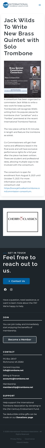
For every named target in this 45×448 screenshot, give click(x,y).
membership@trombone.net (18, 387)
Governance (30, 439)
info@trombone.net (13, 370)
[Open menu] (39, 5)
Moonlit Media (22, 442)
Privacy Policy (16, 439)
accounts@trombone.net (16, 379)
